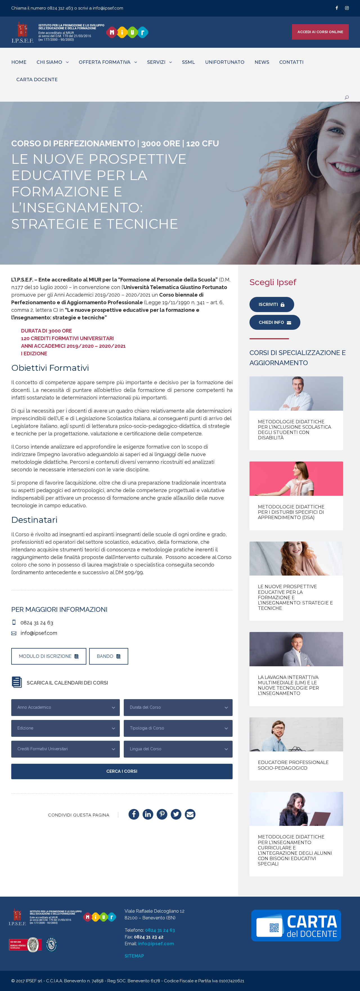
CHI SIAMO (49, 62)
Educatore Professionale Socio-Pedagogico (293, 765)
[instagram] (347, 8)
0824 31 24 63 (160, 930)
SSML (188, 62)
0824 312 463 (60, 8)
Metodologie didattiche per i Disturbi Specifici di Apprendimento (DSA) (291, 512)
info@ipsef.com (108, 8)
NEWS (262, 62)
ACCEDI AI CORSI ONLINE (320, 32)
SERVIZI (156, 62)
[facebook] (337, 8)
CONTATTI (291, 62)
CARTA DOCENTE (37, 79)
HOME (18, 62)
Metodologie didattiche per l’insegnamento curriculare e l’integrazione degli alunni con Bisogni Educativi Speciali (295, 850)
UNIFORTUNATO (224, 62)
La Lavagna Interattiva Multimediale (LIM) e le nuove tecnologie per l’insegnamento (288, 685)
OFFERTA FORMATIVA (104, 62)
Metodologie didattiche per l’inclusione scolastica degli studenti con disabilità (294, 430)
